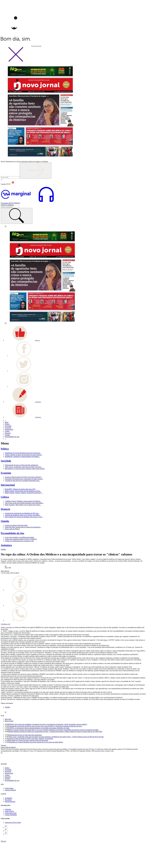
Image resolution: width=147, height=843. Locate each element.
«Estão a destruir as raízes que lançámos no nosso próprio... (23, 455)
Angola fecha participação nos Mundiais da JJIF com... (22, 513)
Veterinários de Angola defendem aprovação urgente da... (23, 453)
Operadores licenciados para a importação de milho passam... (24, 479)
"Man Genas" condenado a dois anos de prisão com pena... (23, 467)
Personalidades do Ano (12, 533)
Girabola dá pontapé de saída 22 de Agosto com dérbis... (22, 515)
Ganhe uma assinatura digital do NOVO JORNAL (21, 539)
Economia (6, 473)
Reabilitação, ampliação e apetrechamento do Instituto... (22, 456)
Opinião (5, 521)
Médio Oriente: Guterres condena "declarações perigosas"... (23, 493)
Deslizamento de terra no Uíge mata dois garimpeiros (21, 465)
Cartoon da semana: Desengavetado (16, 525)
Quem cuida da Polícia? (12, 529)
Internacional (8, 485)
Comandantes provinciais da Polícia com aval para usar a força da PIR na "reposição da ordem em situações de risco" (45, 726)
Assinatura (6, 545)
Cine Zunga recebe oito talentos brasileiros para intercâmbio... (24, 503)
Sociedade (6, 460)
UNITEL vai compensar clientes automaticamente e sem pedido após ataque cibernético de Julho (38, 728)
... (5, 438)
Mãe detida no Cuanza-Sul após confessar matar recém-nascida (24, 468)
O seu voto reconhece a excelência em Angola (19, 537)
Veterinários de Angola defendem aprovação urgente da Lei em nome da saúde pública (35, 742)
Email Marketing (6, 839)
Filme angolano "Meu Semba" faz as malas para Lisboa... (23, 505)
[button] (22, 340)
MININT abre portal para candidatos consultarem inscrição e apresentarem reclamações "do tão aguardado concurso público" (47, 724)
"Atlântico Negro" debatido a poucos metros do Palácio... (23, 501)
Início (6, 422)
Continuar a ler (5, 624)
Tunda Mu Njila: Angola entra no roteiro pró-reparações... (23, 527)
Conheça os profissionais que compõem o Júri (19, 541)
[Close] (16, 61)
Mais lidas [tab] (8, 719)
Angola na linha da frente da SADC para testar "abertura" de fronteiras (30, 738)
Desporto (5, 509)
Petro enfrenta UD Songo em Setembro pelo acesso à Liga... (24, 517)
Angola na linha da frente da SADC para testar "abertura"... (23, 477)
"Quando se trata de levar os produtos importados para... (22, 480)
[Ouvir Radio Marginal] (31, 201)
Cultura (5, 497)
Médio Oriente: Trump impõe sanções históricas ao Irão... (23, 491)
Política (5, 448)
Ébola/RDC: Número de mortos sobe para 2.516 (20, 489)
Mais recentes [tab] (9, 721)
